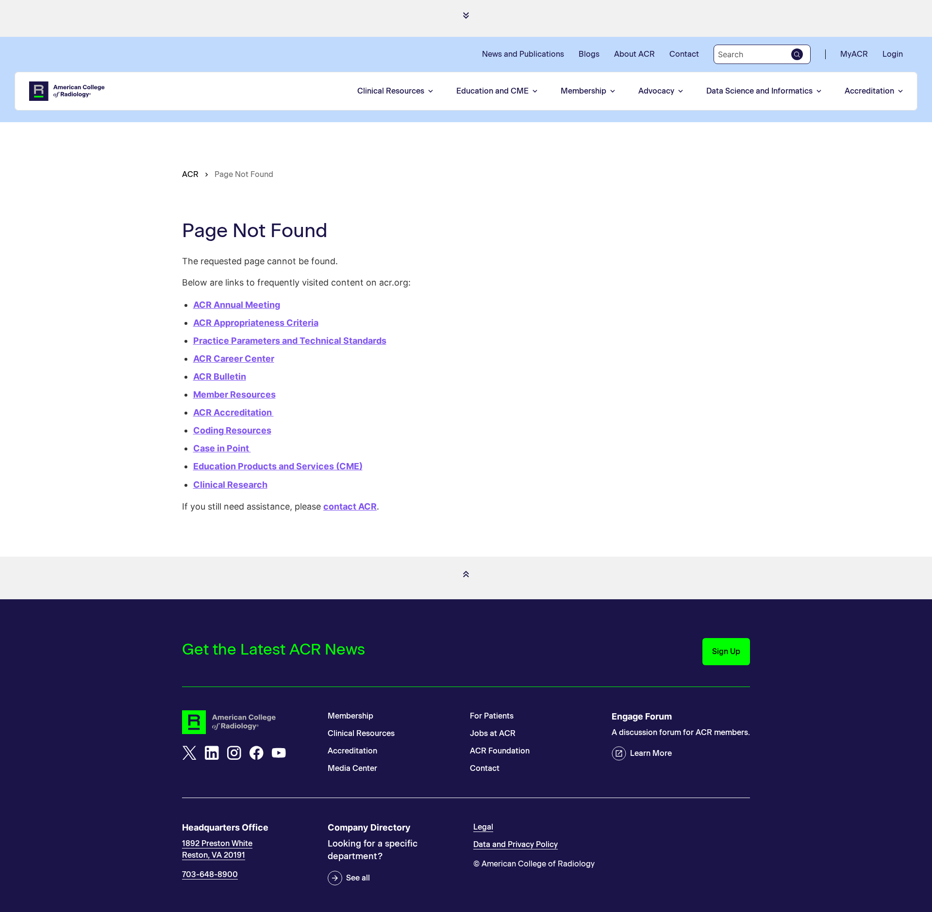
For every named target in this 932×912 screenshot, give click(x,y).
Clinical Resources (390, 91)
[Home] (67, 91)
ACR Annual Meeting (236, 305)
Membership (583, 91)
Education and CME (492, 91)
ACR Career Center (233, 358)
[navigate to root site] (247, 722)
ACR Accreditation (233, 412)
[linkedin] (211, 753)
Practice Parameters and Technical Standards (289, 341)
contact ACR (350, 506)
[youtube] (278, 753)
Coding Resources (232, 430)
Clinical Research (230, 485)
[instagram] (234, 753)
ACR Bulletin (219, 376)
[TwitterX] (189, 753)
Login (892, 54)
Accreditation (869, 91)
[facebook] (256, 753)
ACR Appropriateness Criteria (255, 323)
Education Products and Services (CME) (278, 466)
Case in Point (222, 448)
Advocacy (656, 91)
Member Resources (234, 394)
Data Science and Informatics (759, 91)
